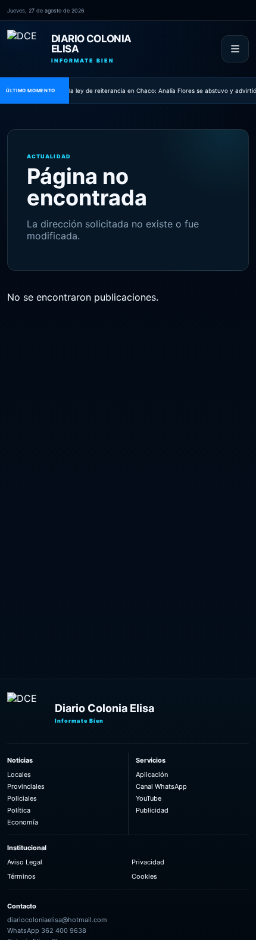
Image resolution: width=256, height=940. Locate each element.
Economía (22, 822)
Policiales (22, 798)
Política (18, 810)
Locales (19, 774)
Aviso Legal (24, 862)
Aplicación (152, 774)
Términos (21, 876)
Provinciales (26, 786)
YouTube (148, 798)
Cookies (144, 876)
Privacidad (148, 862)
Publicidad (152, 810)
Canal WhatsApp (161, 786)
